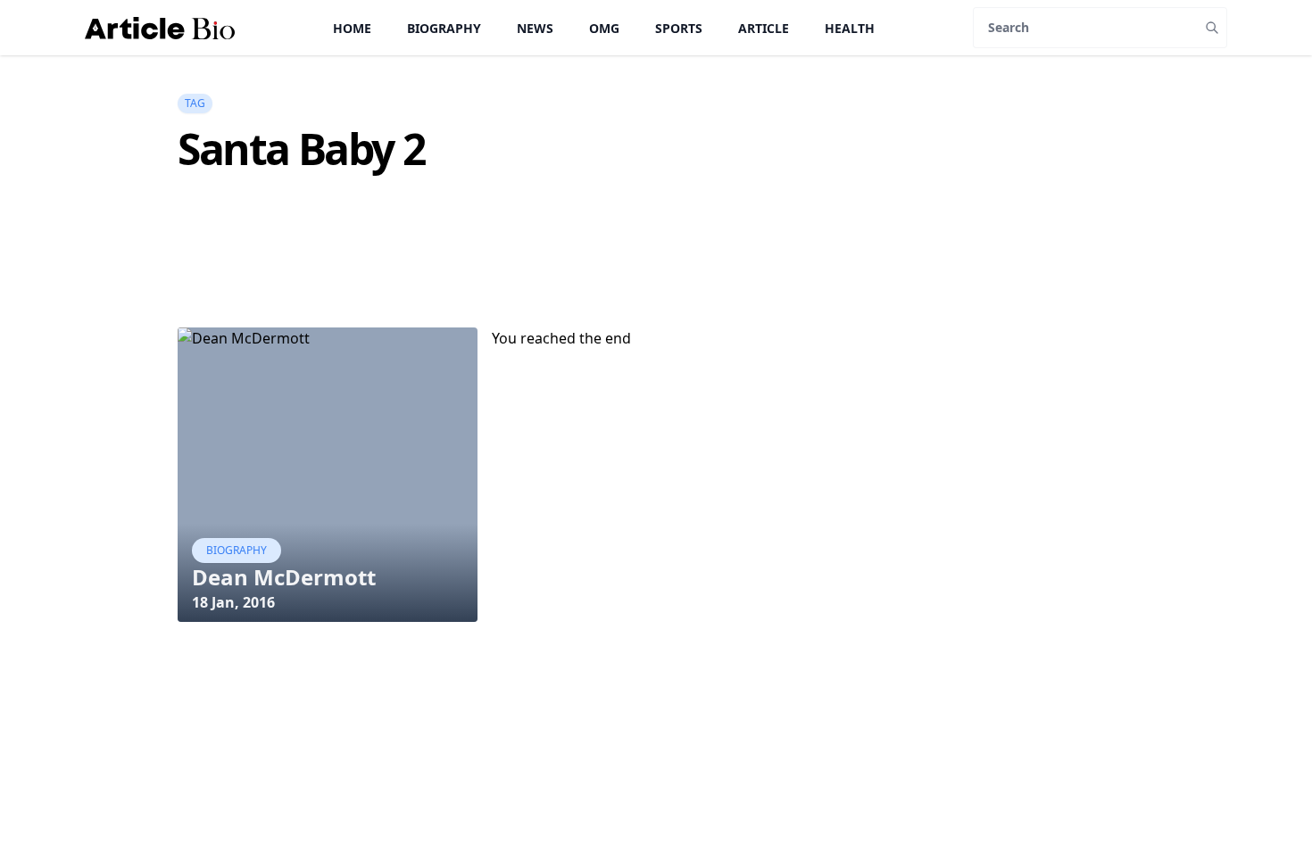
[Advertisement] (502, 282)
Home (352, 28)
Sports (678, 28)
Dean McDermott (284, 577)
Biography (444, 28)
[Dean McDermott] (327, 474)
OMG (604, 28)
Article (763, 28)
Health (850, 28)
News (535, 28)
